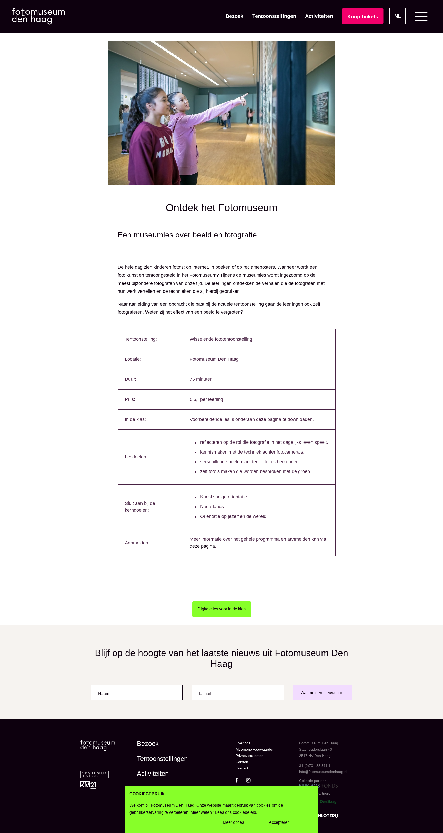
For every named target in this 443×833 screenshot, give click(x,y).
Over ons (243, 743)
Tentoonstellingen (274, 16)
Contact (242, 768)
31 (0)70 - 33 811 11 (315, 766)
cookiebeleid (244, 812)
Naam (103, 693)
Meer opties (233, 822)
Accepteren (279, 822)
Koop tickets (362, 16)
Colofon (242, 762)
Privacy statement (250, 756)
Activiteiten (319, 16)
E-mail (205, 693)
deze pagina (202, 546)
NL (397, 16)
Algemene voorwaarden (255, 749)
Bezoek (234, 16)
